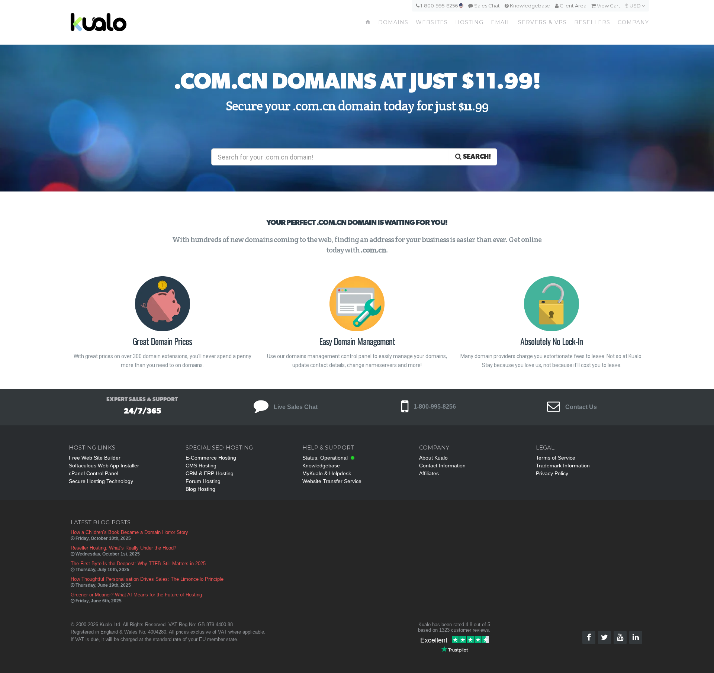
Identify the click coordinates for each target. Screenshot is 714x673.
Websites (432, 22)
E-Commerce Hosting (211, 458)
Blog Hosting (200, 489)
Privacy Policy (552, 473)
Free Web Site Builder (94, 458)
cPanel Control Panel (93, 473)
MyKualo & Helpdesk (326, 473)
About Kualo (433, 458)
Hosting (469, 22)
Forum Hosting (203, 481)
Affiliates (429, 473)
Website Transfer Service (331, 481)
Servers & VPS (542, 22)
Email (501, 22)
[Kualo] (138, 22)
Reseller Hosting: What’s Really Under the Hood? (123, 548)
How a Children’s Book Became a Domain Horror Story (129, 532)
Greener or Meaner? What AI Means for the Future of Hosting (136, 595)
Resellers (592, 22)
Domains (393, 22)
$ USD (633, 6)
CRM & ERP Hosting (210, 473)
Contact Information (442, 465)
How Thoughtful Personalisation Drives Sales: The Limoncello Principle (147, 579)
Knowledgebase (529, 6)
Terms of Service (555, 458)
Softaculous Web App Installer (104, 465)
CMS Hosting (201, 465)
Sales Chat (486, 6)
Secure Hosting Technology (101, 481)
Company (633, 22)
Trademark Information (563, 465)
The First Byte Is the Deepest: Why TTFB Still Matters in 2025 (138, 563)
